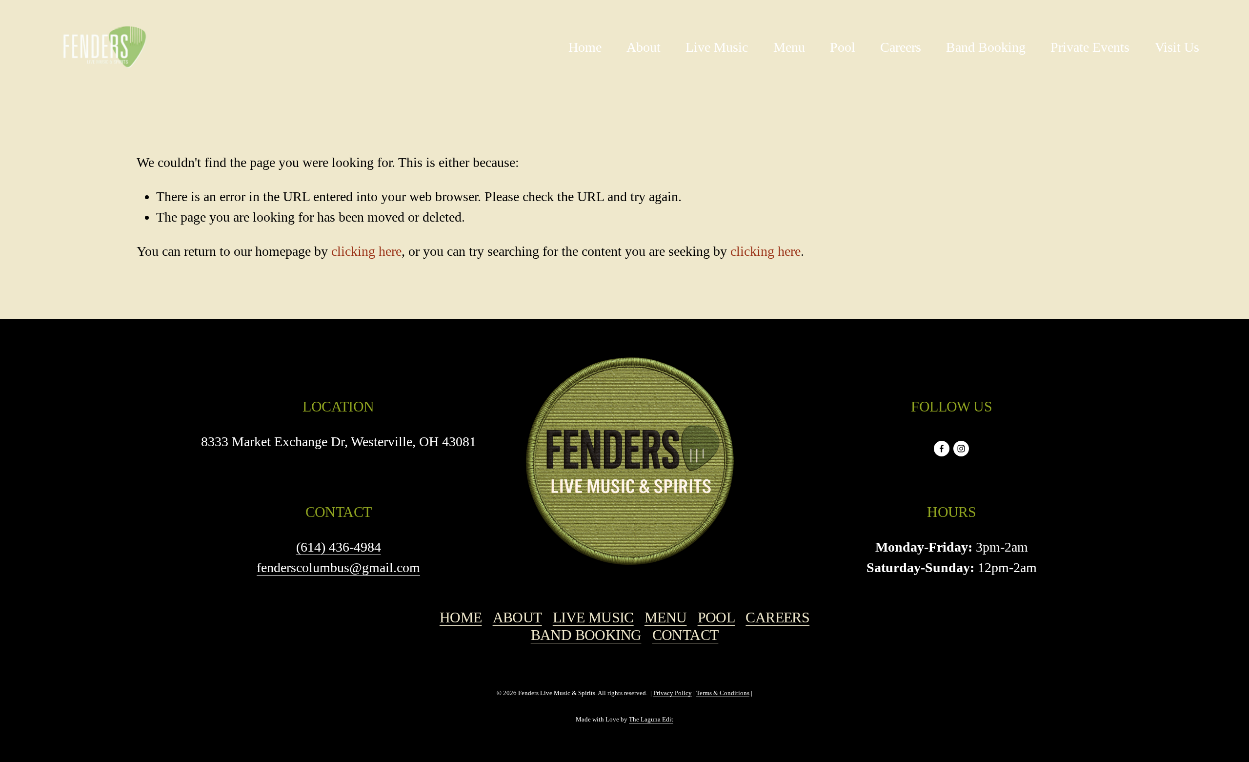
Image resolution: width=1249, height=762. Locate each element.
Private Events (1089, 47)
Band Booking (986, 47)
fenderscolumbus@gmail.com (338, 567)
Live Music (716, 47)
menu (666, 617)
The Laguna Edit (651, 719)
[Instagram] (961, 448)
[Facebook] (941, 448)
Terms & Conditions (722, 693)
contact (685, 635)
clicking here (366, 251)
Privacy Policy (672, 693)
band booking (586, 635)
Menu (789, 47)
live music (593, 617)
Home (585, 47)
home (461, 617)
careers (777, 617)
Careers (900, 47)
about (517, 617)
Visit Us (1177, 47)
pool (716, 617)
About (643, 47)
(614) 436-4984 (338, 547)
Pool (842, 47)
